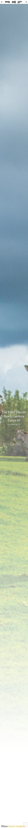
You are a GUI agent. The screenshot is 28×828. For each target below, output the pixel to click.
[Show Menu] (1, 2)
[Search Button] (26, 2)
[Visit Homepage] (14, 2)
